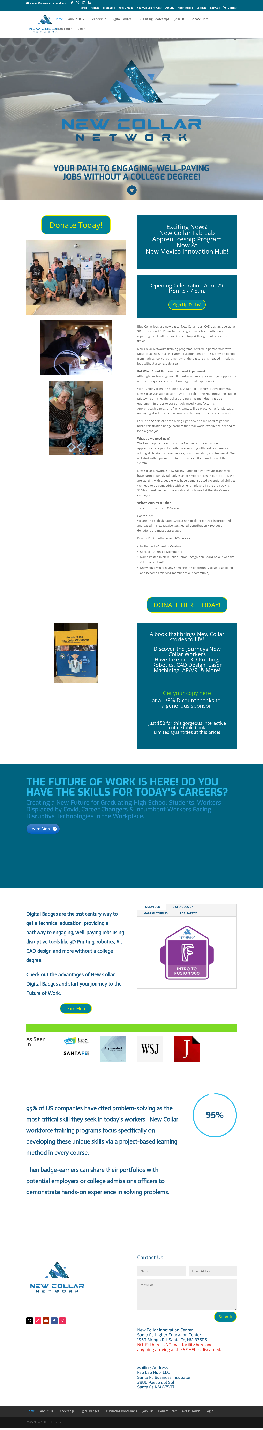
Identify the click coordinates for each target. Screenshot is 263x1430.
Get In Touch (63, 29)
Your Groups (126, 8)
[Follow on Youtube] (46, 1320)
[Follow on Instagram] (62, 1320)
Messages (109, 8)
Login (81, 29)
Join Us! (180, 19)
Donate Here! (199, 19)
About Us (74, 19)
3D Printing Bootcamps (153, 19)
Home (58, 19)
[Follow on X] (29, 1320)
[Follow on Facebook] (54, 1320)
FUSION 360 (152, 907)
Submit (225, 1316)
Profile (83, 8)
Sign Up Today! (187, 304)
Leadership (98, 19)
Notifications (185, 8)
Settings (201, 8)
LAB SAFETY (188, 913)
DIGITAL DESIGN (183, 907)
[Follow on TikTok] (38, 1320)
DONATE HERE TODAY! (187, 604)
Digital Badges (122, 19)
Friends (95, 8)
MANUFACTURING (156, 913)
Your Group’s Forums (149, 8)
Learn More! (76, 1008)
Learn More (40, 829)
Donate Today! (76, 224)
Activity (169, 8)
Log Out (215, 8)
